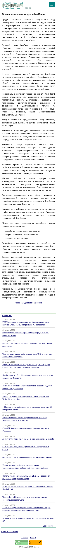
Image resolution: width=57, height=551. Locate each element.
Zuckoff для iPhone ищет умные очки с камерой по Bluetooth (28, 439)
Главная (24, 537)
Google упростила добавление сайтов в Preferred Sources (27, 457)
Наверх (33, 537)
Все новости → (49, 526)
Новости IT (7, 316)
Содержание (27, 303)
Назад (17, 303)
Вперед (38, 303)
